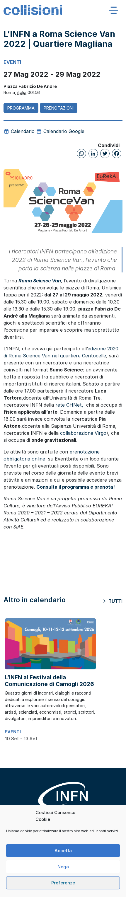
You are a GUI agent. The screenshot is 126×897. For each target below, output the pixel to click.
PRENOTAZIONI (59, 107)
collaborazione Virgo (83, 433)
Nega (63, 866)
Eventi (12, 62)
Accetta (63, 850)
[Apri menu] (114, 10)
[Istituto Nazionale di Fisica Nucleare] (63, 799)
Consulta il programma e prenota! (75, 487)
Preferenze (63, 883)
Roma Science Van (39, 281)
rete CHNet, (70, 405)
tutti (114, 601)
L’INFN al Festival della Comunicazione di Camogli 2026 (49, 681)
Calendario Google (63, 131)
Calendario (22, 131)
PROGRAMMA (21, 107)
